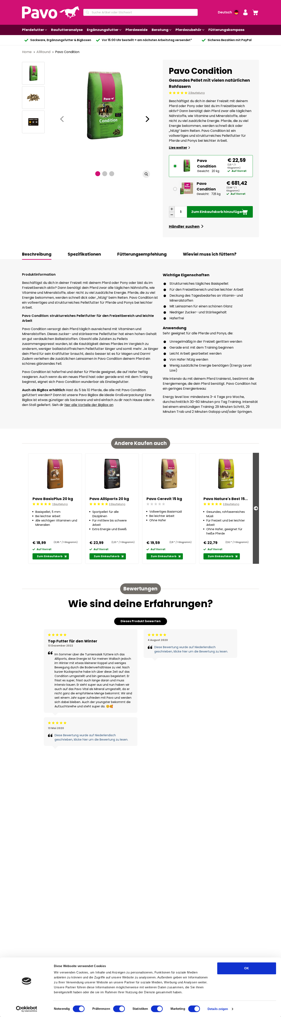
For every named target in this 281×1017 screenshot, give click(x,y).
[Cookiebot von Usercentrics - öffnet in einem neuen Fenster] (27, 1009)
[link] (255, 12)
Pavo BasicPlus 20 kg (53, 498)
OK (246, 968)
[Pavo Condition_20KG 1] (33, 73)
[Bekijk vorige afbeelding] (62, 119)
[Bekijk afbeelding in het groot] (146, 174)
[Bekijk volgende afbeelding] (147, 119)
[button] (245, 12)
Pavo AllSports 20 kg (109, 498)
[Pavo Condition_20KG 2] (33, 97)
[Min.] (172, 215)
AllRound (43, 52)
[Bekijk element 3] (111, 173)
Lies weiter (178, 147)
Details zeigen (218, 1009)
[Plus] (172, 209)
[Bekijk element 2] (104, 173)
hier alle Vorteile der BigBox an (88, 404)
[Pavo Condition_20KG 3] (33, 122)
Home (27, 52)
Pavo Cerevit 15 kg (164, 498)
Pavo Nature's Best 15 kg (225, 498)
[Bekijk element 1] (97, 173)
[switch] (119, 1008)
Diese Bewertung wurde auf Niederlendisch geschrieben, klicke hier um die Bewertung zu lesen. (91, 737)
